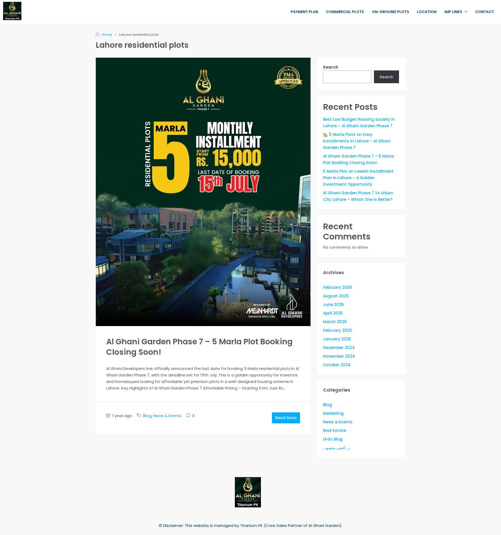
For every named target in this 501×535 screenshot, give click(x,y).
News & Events (167, 415)
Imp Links (453, 11)
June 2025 (333, 304)
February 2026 (337, 287)
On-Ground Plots (390, 11)
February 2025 (337, 330)
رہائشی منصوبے (336, 447)
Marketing (333, 413)
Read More (286, 417)
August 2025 (336, 296)
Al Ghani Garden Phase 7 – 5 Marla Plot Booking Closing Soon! (199, 347)
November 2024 (339, 356)
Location (427, 11)
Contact (484, 11)
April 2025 (333, 313)
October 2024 (337, 365)
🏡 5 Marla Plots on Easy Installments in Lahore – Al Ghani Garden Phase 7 (357, 141)
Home (107, 34)
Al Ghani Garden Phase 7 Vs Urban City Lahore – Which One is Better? (358, 196)
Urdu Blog (333, 439)
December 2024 (339, 347)
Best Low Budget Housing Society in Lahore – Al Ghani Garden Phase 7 (359, 123)
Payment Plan (304, 11)
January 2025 (337, 339)
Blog (147, 415)
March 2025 (335, 321)
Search (330, 67)
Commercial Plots (345, 11)
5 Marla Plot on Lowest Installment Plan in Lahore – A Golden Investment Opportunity (358, 178)
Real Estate (334, 430)
